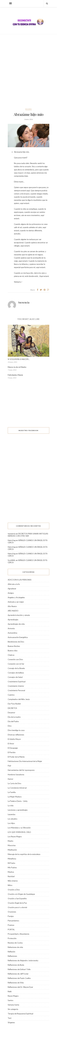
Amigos (11, 593)
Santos (10, 1000)
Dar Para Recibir (14, 704)
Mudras (11, 872)
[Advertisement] (28, 70)
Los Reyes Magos (15, 836)
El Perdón (11, 752)
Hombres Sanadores (16, 774)
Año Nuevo (12, 606)
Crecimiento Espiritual (16, 681)
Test (9, 1018)
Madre (28, 109)
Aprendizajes (13, 619)
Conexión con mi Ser (16, 664)
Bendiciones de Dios (16, 642)
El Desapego (13, 748)
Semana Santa (13, 1005)
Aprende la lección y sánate (19, 615)
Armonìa (11, 628)
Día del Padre (13, 721)
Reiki (10, 991)
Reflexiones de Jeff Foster (18, 974)
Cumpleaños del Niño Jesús (19, 699)
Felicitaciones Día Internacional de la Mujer (25, 761)
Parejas (11, 916)
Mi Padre (11, 863)
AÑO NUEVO (13, 611)
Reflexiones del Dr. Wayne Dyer (20, 987)
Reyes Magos (13, 996)
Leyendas (11, 814)
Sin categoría (13, 1009)
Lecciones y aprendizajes (18, 810)
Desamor (11, 712)
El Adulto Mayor (14, 739)
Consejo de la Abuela (16, 668)
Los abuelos (12, 819)
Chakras (11, 655)
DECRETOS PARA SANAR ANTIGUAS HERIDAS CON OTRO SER (28, 535)
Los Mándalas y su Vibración (19, 828)
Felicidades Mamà (15, 375)
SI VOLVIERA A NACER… (19, 359)
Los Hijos (11, 823)
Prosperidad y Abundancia (18, 934)
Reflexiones (12, 956)
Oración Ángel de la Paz (17, 903)
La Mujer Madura (14, 797)
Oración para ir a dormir (17, 907)
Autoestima (12, 633)
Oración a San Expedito (17, 898)
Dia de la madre (14, 717)
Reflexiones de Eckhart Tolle (19, 969)
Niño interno (13, 881)
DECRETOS (12, 708)
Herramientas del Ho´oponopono (21, 770)
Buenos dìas (12, 650)
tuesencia (23, 302)
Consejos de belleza (16, 673)
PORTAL (11, 929)
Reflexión (11, 952)
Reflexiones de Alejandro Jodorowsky (23, 960)
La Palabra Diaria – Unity (18, 801)
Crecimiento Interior (16, 686)
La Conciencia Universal (17, 788)
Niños (10, 885)
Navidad (11, 876)
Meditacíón (12, 850)
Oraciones (12, 912)
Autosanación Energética (18, 637)
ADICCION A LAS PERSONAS (19, 580)
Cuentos (11, 695)
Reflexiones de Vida (16, 983)
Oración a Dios (14, 890)
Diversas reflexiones (16, 735)
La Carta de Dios (14, 783)
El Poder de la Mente (16, 757)
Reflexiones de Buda (16, 965)
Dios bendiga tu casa (16, 730)
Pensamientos (13, 921)
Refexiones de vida (15, 947)
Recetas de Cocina (15, 943)
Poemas (11, 925)
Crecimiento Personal (16, 690)
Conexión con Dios (15, 659)
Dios (9, 726)
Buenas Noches (14, 646)
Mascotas (12, 845)
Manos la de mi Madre (17, 367)
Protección (12, 938)
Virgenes (11, 1022)
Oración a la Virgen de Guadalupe (21, 894)
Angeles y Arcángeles (16, 597)
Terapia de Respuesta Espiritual (20, 1014)
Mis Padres (12, 867)
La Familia (12, 792)
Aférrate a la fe (14, 584)
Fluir (9, 766)
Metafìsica (12, 859)
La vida (10, 805)
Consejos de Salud (15, 677)
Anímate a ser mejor (16, 602)
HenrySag (11, 540)
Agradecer (12, 588)
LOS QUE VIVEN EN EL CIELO (19, 832)
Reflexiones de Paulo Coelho (19, 978)
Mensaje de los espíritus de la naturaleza (24, 854)
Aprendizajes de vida (16, 624)
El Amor (11, 743)
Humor (10, 779)
